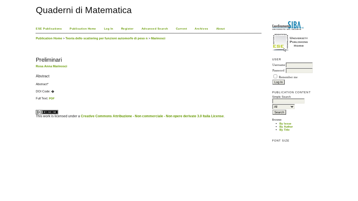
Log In (108, 28)
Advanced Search (155, 28)
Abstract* (42, 84)
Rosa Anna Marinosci (51, 66)
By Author (286, 126)
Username (278, 64)
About (220, 28)
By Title (284, 129)
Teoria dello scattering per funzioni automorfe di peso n (106, 38)
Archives (201, 28)
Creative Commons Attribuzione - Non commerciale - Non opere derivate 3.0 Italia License (152, 116)
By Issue (285, 123)
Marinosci (158, 38)
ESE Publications (49, 28)
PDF (52, 98)
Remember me (288, 77)
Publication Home (83, 28)
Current (181, 28)
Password (278, 70)
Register (127, 28)
